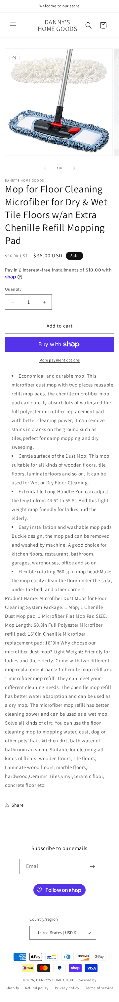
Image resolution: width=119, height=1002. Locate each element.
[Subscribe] (92, 866)
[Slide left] (45, 168)
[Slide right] (74, 168)
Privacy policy (67, 988)
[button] (13, 25)
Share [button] (18, 805)
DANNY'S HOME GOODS (56, 980)
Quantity (13, 289)
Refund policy (37, 988)
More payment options (59, 360)
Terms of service (99, 988)
